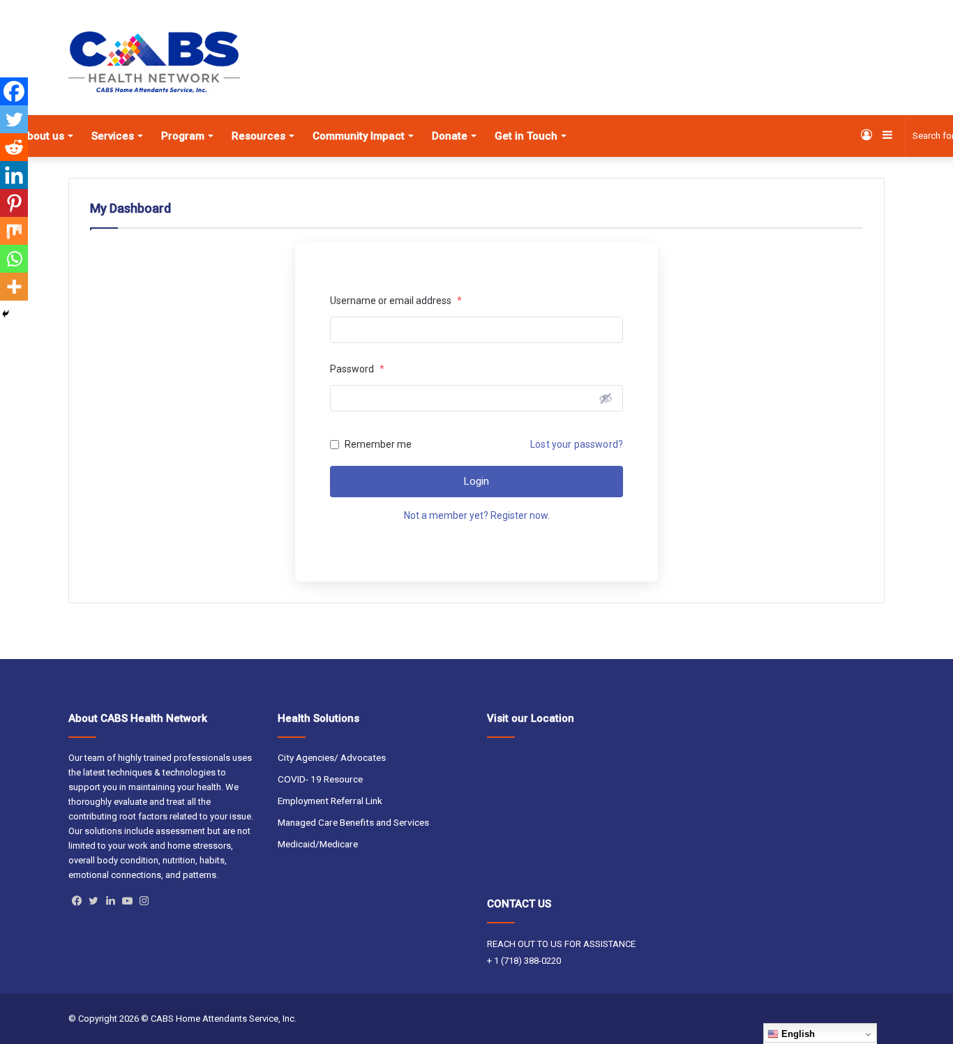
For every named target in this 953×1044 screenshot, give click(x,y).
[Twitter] (14, 119)
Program (182, 136)
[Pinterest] (14, 203)
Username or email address (396, 300)
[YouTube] (127, 901)
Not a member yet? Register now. (477, 515)
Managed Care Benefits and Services (353, 822)
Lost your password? (576, 444)
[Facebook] (14, 91)
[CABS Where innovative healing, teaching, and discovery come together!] (154, 62)
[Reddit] (14, 147)
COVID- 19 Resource (320, 779)
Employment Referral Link (330, 800)
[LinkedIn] (110, 901)
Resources (258, 136)
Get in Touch (526, 136)
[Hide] (5, 313)
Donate (449, 136)
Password (357, 369)
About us (42, 136)
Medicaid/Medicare (318, 843)
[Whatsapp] (14, 259)
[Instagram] (143, 901)
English (797, 1034)
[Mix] (14, 231)
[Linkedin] (14, 175)
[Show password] (606, 398)
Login (476, 481)
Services (112, 136)
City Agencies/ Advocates (332, 757)
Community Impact (359, 136)
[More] (14, 287)
